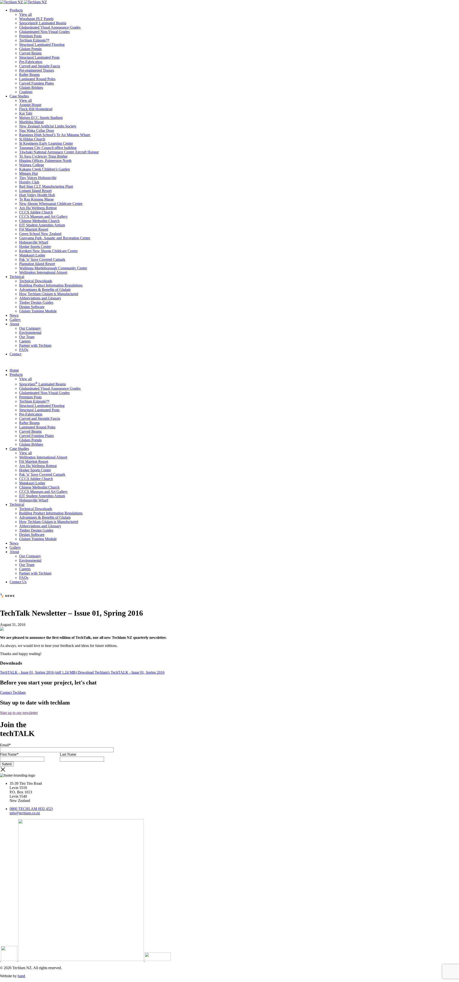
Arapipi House (30, 105)
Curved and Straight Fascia (39, 66)
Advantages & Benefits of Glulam (45, 290)
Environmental (30, 333)
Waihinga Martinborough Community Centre (53, 268)
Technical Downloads (35, 281)
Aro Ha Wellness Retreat (38, 208)
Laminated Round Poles (37, 79)
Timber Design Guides (36, 302)
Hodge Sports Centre (35, 247)
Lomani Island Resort (35, 191)
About (14, 324)
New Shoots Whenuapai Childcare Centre (50, 204)
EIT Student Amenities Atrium (42, 225)
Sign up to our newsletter (19, 713)
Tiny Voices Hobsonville (37, 178)
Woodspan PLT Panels (36, 19)
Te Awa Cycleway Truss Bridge (43, 156)
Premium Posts (30, 36)
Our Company (30, 328)
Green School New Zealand (40, 234)
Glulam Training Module (38, 311)
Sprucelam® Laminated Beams (42, 23)
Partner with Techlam (35, 345)
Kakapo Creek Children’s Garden (44, 169)
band (21, 976)
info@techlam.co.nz (25, 813)
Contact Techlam (13, 692)
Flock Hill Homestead (35, 109)
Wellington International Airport (43, 272)
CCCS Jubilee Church (36, 212)
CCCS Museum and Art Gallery (43, 216)
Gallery (15, 320)
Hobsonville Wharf (33, 242)
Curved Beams (30, 53)
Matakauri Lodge (32, 255)
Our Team (26, 337)
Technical (17, 277)
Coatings (26, 92)
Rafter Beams (29, 75)
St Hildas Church (32, 139)
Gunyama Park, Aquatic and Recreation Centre (54, 238)
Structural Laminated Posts (39, 57)
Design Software (31, 307)
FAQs (23, 350)
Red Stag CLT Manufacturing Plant (46, 186)
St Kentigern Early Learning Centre (46, 143)
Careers (25, 341)
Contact (15, 354)
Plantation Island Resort (37, 264)
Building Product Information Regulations (50, 285)
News (14, 315)
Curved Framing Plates (36, 83)
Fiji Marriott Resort (33, 229)
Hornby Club (29, 182)
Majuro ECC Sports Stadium (41, 118)
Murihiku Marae (31, 122)
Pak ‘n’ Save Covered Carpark (42, 259)
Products (16, 10)
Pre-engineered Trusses (36, 70)
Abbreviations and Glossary (40, 298)
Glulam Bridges (31, 87)
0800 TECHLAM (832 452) (31, 809)
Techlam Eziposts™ (34, 40)
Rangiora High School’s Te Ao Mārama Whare (54, 135)
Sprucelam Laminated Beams (42, 384)
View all (25, 14)
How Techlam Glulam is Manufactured (48, 294)
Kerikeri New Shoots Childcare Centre (48, 251)
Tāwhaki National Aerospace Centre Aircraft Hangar (59, 152)
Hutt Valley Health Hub (37, 195)
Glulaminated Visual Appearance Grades (50, 27)
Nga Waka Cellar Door (36, 130)
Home (14, 370)
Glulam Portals (30, 49)
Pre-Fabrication (30, 62)
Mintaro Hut (28, 173)
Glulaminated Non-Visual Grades (44, 32)
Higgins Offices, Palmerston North (45, 161)
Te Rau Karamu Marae (36, 199)
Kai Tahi (25, 113)
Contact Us (18, 582)
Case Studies (19, 96)
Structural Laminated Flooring (42, 45)
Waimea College (31, 165)
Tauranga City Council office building (47, 148)
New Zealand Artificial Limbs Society (47, 126)
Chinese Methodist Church (39, 221)
